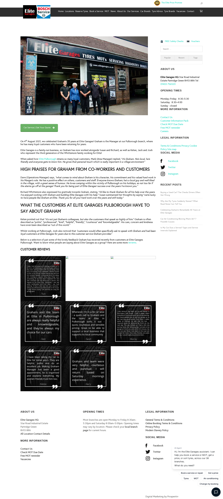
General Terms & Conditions (159, 419)
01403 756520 (168, 84)
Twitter (172, 167)
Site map (171, 149)
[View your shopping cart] (201, 11)
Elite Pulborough (47, 158)
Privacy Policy (152, 426)
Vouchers (195, 41)
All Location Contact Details (35, 433)
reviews (132, 242)
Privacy (185, 145)
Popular (167, 58)
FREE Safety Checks (174, 41)
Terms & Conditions (170, 145)
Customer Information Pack (174, 120)
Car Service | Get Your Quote (37, 127)
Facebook (173, 161)
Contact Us (166, 117)
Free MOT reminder (170, 127)
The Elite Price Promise (171, 2)
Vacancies (25, 459)
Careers (164, 131)
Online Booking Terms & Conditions (163, 423)
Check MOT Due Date (171, 124)
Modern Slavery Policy (156, 430)
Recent (181, 58)
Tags (195, 58)
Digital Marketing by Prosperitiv (161, 496)
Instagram (173, 173)
